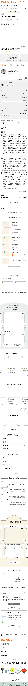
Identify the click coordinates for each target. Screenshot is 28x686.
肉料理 (10, 634)
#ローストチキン (4, 19)
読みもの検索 (14, 5)
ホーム (2, 634)
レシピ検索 (5, 5)
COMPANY (4, 655)
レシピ (6, 634)
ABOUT (3, 651)
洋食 (4, 442)
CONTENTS (5, 644)
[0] (19, 2)
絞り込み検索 (13, 11)
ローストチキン (17, 634)
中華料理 (6, 445)
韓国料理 (6, 449)
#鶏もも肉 (16, 19)
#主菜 (11, 19)
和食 (4, 438)
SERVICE (4, 648)
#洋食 (21, 19)
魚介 (4, 461)
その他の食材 (7, 468)
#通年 (9, 20)
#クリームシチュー (11, 374)
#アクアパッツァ (25, 375)
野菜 (4, 465)
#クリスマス (3, 20)
